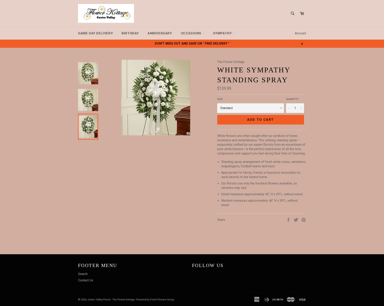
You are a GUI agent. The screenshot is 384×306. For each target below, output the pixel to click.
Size (220, 99)
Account (300, 33)
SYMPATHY (223, 33)
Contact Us (85, 280)
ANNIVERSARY (160, 33)
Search (83, 274)
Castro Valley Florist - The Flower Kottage (111, 299)
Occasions (191, 33)
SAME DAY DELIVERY (95, 33)
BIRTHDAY (130, 33)
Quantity (292, 99)
